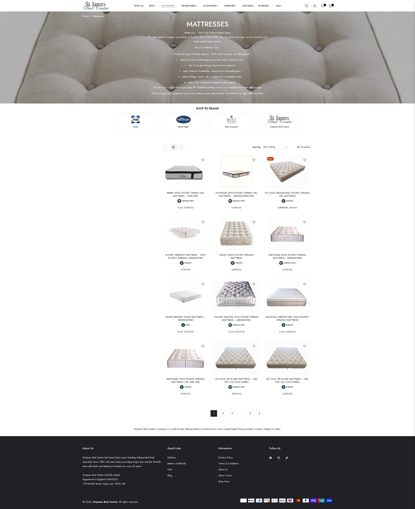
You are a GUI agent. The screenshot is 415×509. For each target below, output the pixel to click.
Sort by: (257, 147)
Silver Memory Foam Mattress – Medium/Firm (186, 318)
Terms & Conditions (228, 463)
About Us (223, 469)
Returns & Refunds (176, 463)
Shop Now (223, 481)
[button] (307, 5)
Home (86, 16)
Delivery (171, 457)
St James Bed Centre (105, 502)
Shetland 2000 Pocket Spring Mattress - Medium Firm (287, 256)
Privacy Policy (225, 457)
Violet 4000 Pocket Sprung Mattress (236, 256)
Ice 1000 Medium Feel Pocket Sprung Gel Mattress (287, 194)
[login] (315, 5)
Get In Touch (225, 475)
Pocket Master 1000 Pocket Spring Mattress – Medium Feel (236, 318)
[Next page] (259, 413)
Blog (169, 475)
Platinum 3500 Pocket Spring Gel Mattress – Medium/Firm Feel (236, 194)
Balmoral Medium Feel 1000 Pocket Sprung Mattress (287, 318)
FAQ (169, 469)
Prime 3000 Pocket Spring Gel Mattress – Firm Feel (185, 194)
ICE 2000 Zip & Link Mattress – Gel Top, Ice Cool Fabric (236, 380)
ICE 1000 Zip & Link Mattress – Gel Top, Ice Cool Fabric (287, 380)
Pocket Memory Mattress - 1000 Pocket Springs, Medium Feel (185, 256)
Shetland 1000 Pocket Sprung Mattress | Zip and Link (185, 380)
